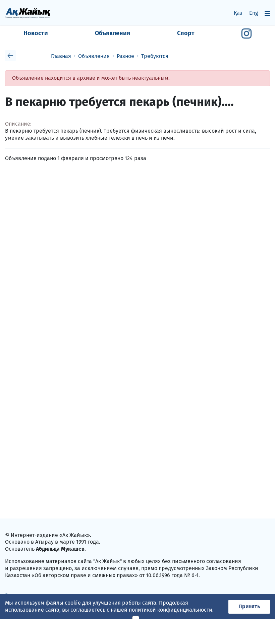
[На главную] (27, 13)
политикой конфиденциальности (170, 610)
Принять (249, 606)
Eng (253, 13)
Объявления (112, 33)
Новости (35, 33)
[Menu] (267, 13)
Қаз (238, 13)
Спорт (186, 33)
